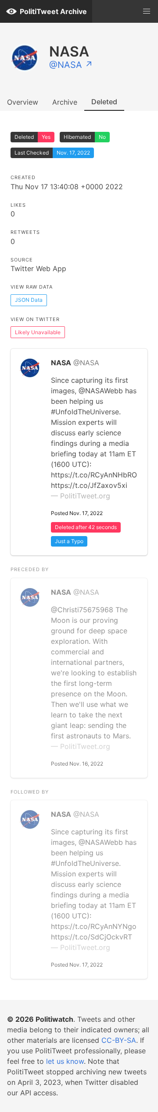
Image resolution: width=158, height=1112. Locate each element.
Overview (22, 102)
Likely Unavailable (38, 332)
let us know (65, 1061)
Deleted (104, 101)
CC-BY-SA (118, 1040)
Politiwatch (54, 1019)
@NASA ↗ (71, 65)
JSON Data (29, 300)
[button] (146, 11)
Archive (64, 102)
